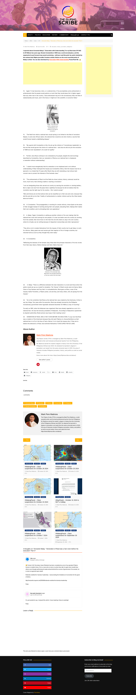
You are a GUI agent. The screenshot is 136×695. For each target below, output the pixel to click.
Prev (27, 440)
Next (78, 440)
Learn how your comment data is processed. (57, 651)
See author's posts (44, 359)
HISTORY (55, 35)
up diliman (43, 406)
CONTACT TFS (85, 35)
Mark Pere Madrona (30, 46)
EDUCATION (46, 35)
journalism (63, 46)
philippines (69, 46)
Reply (27, 584)
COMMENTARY (64, 35)
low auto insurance (36, 593)
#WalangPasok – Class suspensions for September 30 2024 (66, 535)
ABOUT (30, 35)
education (54, 46)
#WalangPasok (75, 35)
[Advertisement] (52, 73)
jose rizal (58, 403)
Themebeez (37, 692)
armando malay (30, 403)
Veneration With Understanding (59, 59)
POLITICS (38, 35)
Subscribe (89, 676)
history (58, 46)
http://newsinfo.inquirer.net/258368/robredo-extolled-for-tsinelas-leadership (46, 580)
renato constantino (31, 406)
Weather (43, 463)
